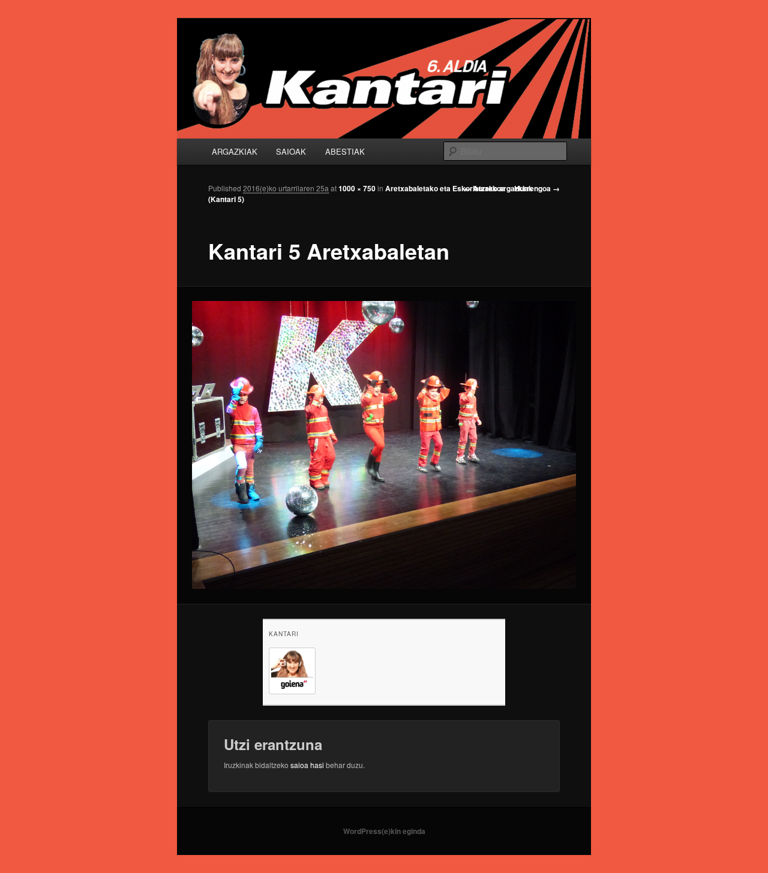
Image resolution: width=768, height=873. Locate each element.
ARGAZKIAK (234, 151)
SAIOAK (291, 151)
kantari (284, 634)
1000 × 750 (357, 188)
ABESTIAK (345, 151)
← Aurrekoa (484, 188)
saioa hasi (307, 765)
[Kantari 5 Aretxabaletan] (384, 445)
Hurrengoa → (537, 188)
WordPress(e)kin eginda (384, 831)
